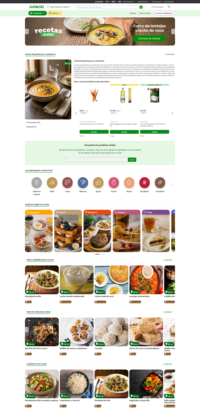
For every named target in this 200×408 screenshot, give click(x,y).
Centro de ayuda (156, 1)
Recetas (133, 13)
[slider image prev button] (27, 184)
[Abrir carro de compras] (169, 6)
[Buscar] (141, 7)
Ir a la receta (169, 54)
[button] (48, 89)
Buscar (132, 160)
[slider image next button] (171, 184)
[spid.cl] (119, 1)
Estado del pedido (169, 1)
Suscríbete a (159, 13)
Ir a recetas (168, 260)
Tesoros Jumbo (145, 13)
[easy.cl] (113, 1)
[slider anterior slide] (76, 113)
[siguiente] (173, 31)
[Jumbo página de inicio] (36, 7)
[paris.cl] (107, 1)
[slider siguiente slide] (172, 113)
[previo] (27, 31)
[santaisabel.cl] (99, 1)
